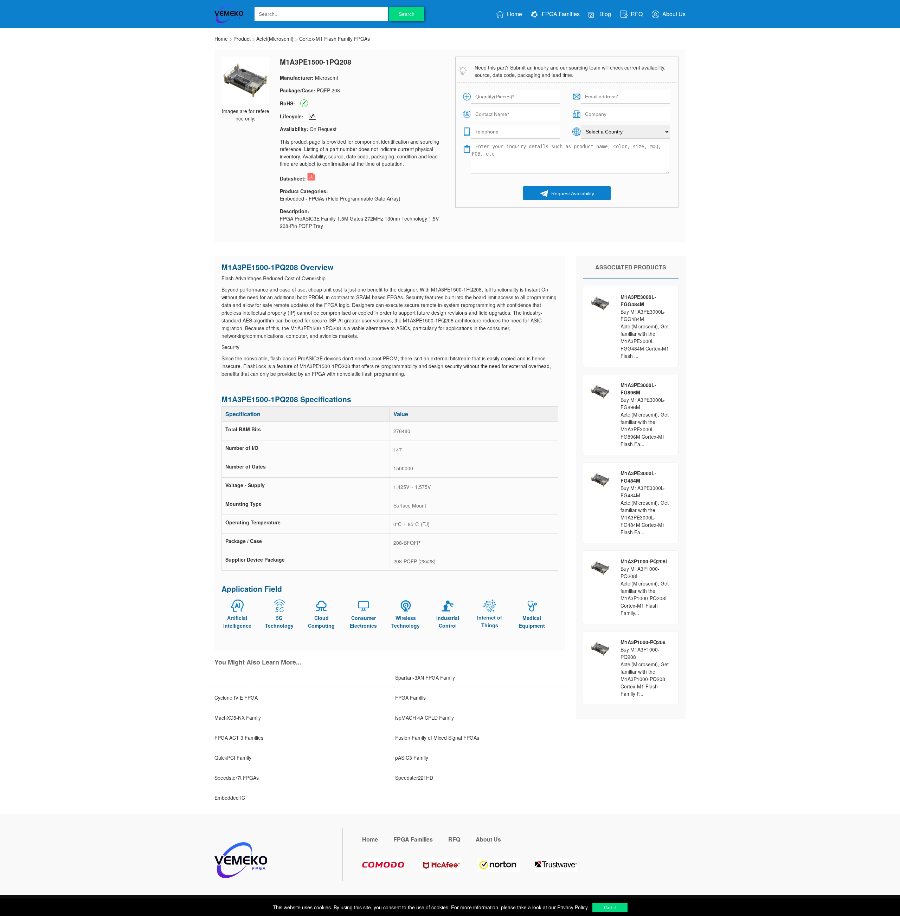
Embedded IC (229, 797)
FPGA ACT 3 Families (238, 737)
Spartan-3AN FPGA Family (425, 677)
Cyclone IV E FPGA (236, 697)
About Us (673, 14)
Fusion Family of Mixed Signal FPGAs (437, 737)
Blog (604, 14)
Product (242, 38)
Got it (610, 907)
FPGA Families (560, 14)
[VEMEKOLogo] (228, 21)
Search (406, 14)
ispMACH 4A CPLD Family (424, 717)
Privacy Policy (571, 907)
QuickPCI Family (232, 757)
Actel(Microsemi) (275, 38)
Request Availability (572, 193)
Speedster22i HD (414, 777)
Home (514, 14)
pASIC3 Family (411, 757)
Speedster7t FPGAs (236, 777)
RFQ (636, 14)
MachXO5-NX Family (237, 717)
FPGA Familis (410, 697)
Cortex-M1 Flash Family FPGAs (334, 38)
